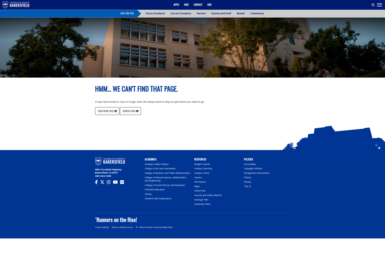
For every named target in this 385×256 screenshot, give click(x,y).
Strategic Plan (201, 199)
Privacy (247, 181)
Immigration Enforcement (257, 173)
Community (257, 13)
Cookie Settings (102, 227)
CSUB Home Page (106, 111)
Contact (198, 4)
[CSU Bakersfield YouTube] (116, 182)
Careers (198, 177)
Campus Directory (203, 168)
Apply (176, 4)
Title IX (247, 186)
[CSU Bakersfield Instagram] (110, 182)
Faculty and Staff (221, 13)
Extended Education (155, 189)
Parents (201, 13)
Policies (247, 177)
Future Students (155, 13)
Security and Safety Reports (208, 195)
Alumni (241, 13)
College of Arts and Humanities (160, 168)
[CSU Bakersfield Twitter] (103, 182)
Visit (186, 4)
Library (148, 194)
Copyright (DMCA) (253, 168)
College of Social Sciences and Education (165, 185)
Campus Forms (201, 173)
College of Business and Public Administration (167, 173)
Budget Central (201, 164)
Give (209, 4)
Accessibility (250, 164)
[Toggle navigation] (379, 5)
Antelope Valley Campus (157, 164)
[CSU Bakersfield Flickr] (123, 182)
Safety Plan (199, 190)
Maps (197, 186)
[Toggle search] (373, 4)
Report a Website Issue (122, 227)
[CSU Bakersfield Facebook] (97, 182)
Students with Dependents (158, 198)
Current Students (181, 13)
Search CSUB (129, 111)
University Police (202, 204)
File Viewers (200, 181)
